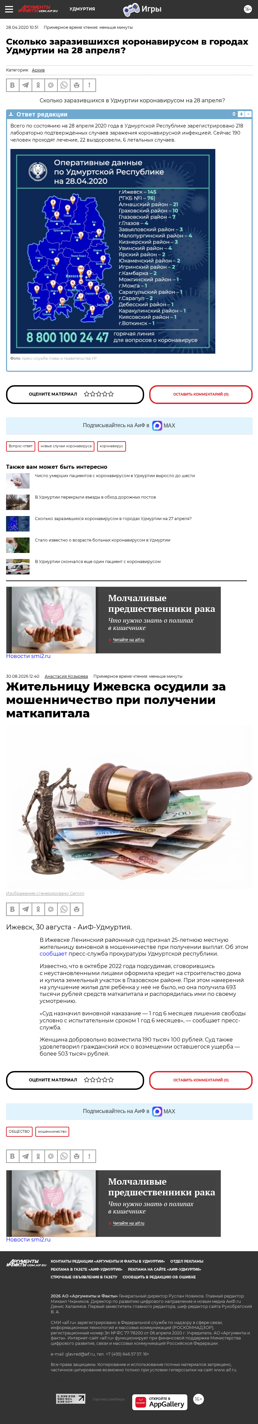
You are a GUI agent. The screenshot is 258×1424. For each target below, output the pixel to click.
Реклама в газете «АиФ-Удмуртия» (87, 1269)
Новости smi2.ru (28, 656)
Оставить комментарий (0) (201, 394)
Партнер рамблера (109, 1399)
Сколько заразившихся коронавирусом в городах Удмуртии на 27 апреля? (113, 518)
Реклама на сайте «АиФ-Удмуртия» (164, 1269)
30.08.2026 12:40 (22, 676)
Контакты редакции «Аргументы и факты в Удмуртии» (108, 1261)
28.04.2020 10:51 (22, 27)
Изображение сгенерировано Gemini (45, 893)
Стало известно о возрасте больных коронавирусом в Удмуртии (102, 540)
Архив (38, 69)
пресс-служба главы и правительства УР (59, 358)
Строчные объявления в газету (84, 1277)
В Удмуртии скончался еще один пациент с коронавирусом (98, 561)
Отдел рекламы (186, 1261)
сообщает (54, 954)
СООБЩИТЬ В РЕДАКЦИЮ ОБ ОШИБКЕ (159, 1277)
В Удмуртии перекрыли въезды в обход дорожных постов (95, 497)
